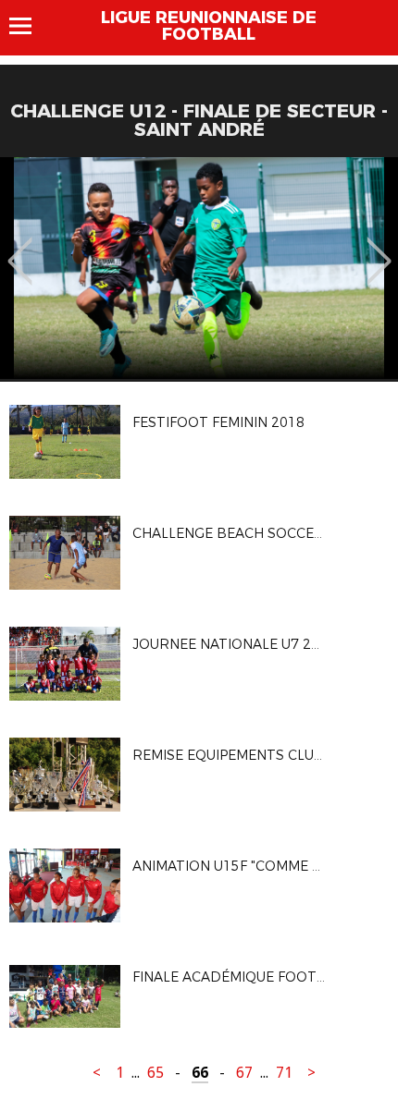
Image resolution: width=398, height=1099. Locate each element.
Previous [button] (20, 247)
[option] (199, 268)
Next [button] (379, 247)
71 (284, 1072)
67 (244, 1072)
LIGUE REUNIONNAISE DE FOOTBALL (209, 25)
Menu (29, 26)
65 (155, 1072)
